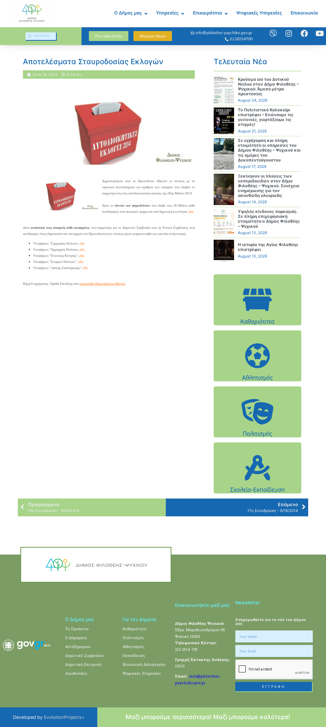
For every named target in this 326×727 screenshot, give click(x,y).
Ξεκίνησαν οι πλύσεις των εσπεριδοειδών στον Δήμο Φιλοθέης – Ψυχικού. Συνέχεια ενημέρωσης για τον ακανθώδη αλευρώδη (268, 185)
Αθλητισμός (133, 646)
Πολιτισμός (133, 637)
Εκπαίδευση (134, 655)
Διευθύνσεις (76, 673)
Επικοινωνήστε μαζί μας (202, 605)
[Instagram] (288, 33)
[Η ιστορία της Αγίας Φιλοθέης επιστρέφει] (224, 251)
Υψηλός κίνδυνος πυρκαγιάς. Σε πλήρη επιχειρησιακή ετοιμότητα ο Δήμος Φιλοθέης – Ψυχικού (269, 219)
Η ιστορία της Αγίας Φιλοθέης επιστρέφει (268, 247)
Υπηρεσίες (167, 13)
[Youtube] (319, 33)
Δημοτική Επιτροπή (83, 664)
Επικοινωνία (304, 13)
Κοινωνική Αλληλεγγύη (144, 664)
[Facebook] (304, 33)
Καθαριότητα (134, 628)
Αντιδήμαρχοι (77, 646)
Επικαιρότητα (207, 13)
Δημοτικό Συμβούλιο (84, 655)
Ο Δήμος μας (128, 13)
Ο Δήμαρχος (76, 637)
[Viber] (273, 33)
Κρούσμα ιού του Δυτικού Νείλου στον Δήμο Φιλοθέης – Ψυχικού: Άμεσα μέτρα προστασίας (268, 87)
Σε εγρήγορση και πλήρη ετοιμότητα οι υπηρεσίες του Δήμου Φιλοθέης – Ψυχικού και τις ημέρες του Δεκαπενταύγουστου (269, 150)
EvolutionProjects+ (64, 717)
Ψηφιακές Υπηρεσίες (259, 13)
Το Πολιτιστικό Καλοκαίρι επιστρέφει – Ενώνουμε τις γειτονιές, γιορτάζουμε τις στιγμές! (265, 117)
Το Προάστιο (77, 628)
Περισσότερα (257, 313)
